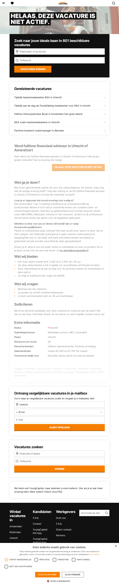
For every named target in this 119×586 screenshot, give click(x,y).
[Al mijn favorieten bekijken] (12, 3)
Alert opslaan (59, 427)
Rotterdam (15, 532)
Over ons (61, 517)
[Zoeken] (115, 3)
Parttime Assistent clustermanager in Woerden (39, 130)
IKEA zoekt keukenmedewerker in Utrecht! (36, 122)
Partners (60, 535)
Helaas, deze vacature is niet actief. (78, 167)
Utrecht (18, 368)
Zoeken (59, 468)
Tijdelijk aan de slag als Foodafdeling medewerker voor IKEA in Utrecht (52, 105)
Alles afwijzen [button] (72, 574)
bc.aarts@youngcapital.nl (74, 250)
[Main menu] (3, 3)
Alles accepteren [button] (47, 574)
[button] (59, 581)
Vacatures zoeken (32, 69)
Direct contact (63, 529)
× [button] (116, 546)
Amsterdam (16, 526)
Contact (37, 523)
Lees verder (94, 554)
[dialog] (59, 564)
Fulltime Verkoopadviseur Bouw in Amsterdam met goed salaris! (48, 113)
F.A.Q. (36, 517)
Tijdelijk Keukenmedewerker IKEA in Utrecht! (38, 97)
